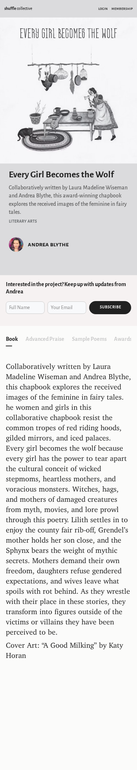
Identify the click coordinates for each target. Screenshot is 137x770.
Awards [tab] (123, 339)
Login (103, 9)
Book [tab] (12, 339)
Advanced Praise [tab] (45, 339)
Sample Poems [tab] (89, 339)
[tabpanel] (68, 512)
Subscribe (110, 306)
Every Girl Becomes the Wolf (61, 174)
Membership (122, 9)
